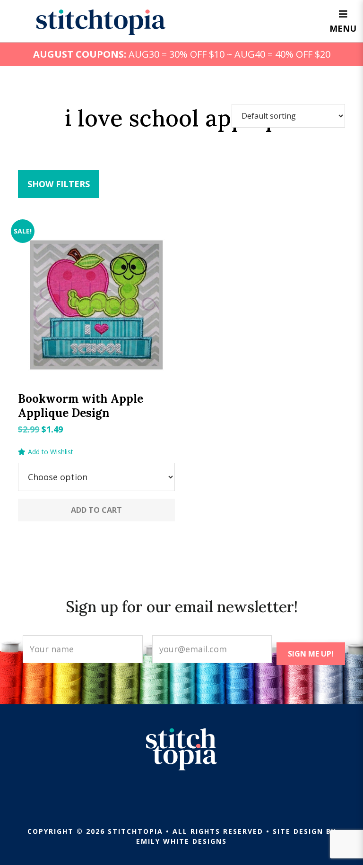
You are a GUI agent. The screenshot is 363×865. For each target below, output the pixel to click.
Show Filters (58, 184)
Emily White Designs (181, 841)
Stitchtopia (100, 22)
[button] (45, 452)
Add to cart (96, 510)
